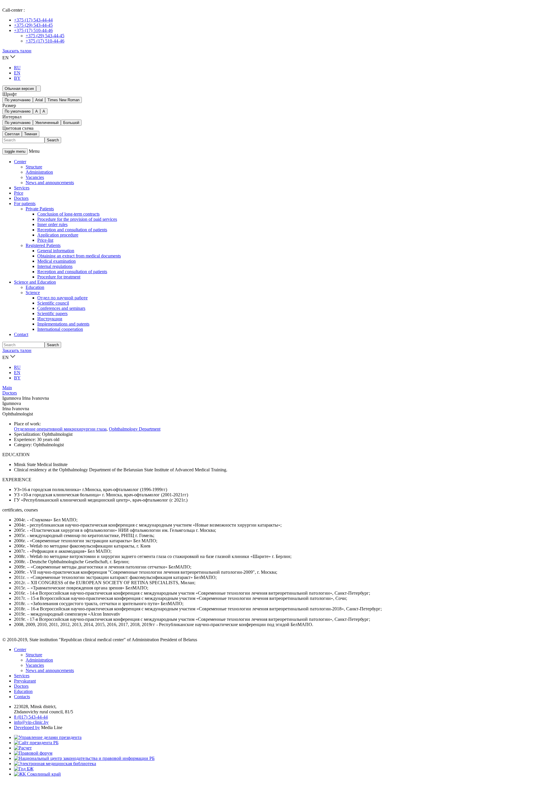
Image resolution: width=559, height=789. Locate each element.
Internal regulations (54, 266)
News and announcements (50, 182)
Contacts (22, 696)
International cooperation (60, 329)
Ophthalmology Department (134, 429)
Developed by (27, 727)
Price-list (45, 240)
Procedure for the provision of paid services (77, 219)
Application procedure (57, 234)
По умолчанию (18, 100)
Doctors (21, 198)
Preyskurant (25, 680)
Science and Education (35, 282)
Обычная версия (19, 88)
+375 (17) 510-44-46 (33, 30)
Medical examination (56, 261)
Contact (21, 334)
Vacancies (35, 177)
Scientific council (53, 303)
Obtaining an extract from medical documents (79, 255)
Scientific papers (52, 313)
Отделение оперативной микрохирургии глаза (60, 429)
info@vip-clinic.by (31, 722)
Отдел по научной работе (62, 297)
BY (17, 78)
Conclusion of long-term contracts (68, 214)
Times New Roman (63, 100)
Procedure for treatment (58, 276)
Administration (39, 172)
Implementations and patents (63, 323)
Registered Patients (43, 245)
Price (18, 193)
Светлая (12, 134)
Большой (71, 122)
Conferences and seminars (61, 308)
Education (35, 287)
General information (55, 250)
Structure (34, 166)
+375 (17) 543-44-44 (33, 19)
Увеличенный (47, 122)
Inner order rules (52, 224)
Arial (39, 100)
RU (17, 67)
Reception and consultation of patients (72, 229)
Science (33, 292)
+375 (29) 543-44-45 (33, 25)
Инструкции (49, 318)
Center (20, 161)
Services (21, 187)
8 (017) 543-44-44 (31, 717)
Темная (30, 134)
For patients (25, 203)
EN (17, 72)
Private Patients (40, 208)
